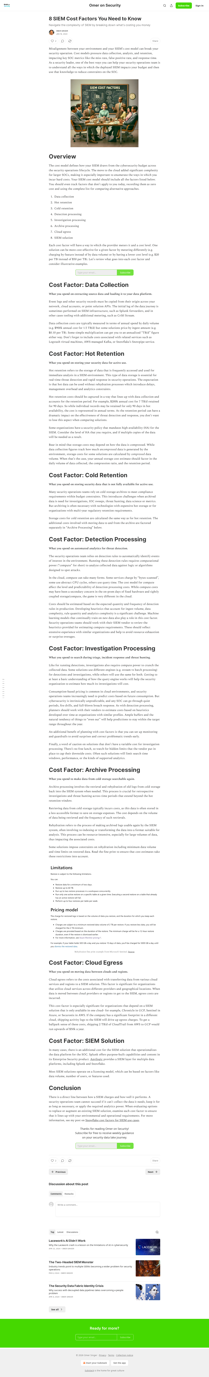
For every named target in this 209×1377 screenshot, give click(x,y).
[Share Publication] (171, 5)
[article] (104, 1247)
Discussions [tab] (72, 1232)
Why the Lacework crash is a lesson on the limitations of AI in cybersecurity (88, 1244)
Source (131, 951)
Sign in (199, 5)
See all (55, 1309)
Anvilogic (96, 1059)
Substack (89, 1370)
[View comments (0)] (63, 41)
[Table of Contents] (3, 688)
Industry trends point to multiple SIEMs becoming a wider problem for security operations (90, 1268)
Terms (111, 1355)
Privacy (102, 1355)
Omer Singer (62, 31)
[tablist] (62, 1194)
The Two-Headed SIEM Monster (71, 1262)
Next (150, 1171)
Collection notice (124, 1355)
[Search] (165, 5)
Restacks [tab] (69, 1193)
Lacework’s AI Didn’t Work (67, 1241)
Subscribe (183, 5)
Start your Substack (96, 1362)
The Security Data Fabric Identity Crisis (76, 1286)
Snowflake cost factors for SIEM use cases (112, 1120)
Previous (60, 1171)
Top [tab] (52, 1232)
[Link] (44, 156)
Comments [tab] (56, 1193)
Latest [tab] (60, 1232)
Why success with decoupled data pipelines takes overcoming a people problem (86, 1292)
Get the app (119, 1362)
